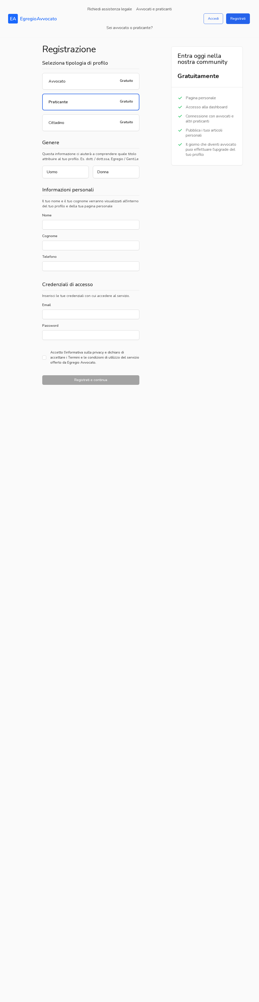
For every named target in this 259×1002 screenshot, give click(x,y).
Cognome (49, 236)
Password (50, 325)
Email (46, 305)
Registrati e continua (90, 380)
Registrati (238, 18)
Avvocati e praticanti (154, 9)
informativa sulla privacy (85, 352)
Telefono (49, 256)
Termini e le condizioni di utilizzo (94, 357)
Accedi (213, 18)
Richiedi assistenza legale (109, 9)
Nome (47, 215)
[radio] (90, 81)
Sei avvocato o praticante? (129, 28)
